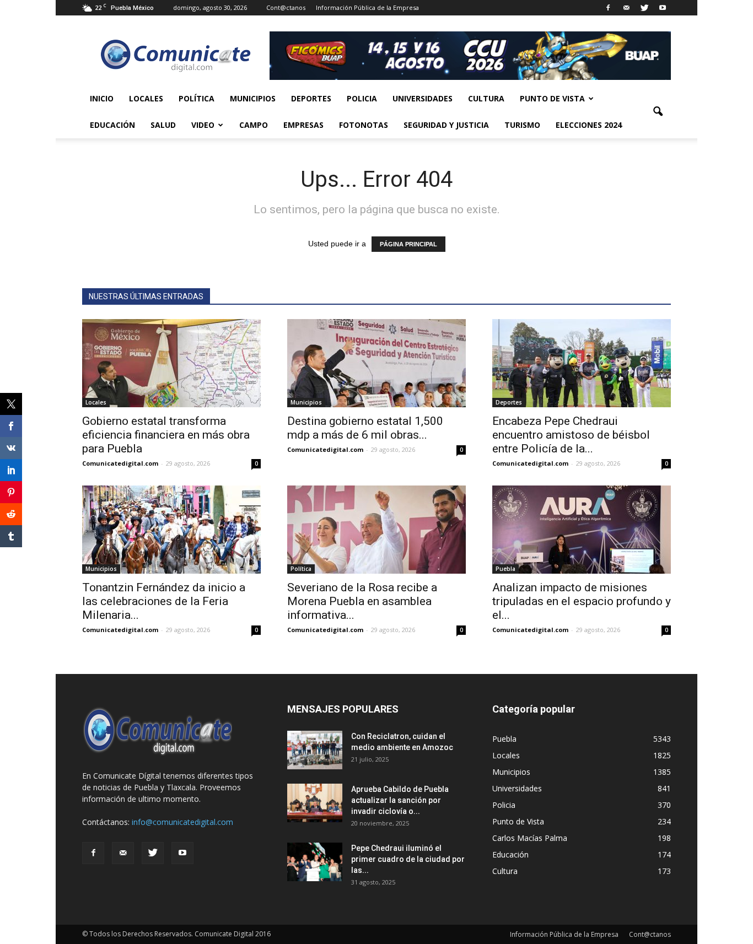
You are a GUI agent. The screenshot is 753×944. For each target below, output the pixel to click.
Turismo (522, 125)
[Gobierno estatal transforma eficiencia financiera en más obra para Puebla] (171, 363)
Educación (112, 125)
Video (202, 125)
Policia (362, 98)
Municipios (253, 98)
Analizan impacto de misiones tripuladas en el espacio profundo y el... (581, 601)
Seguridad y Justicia (446, 125)
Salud (163, 125)
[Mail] (626, 7)
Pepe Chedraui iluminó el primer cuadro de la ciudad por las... (408, 859)
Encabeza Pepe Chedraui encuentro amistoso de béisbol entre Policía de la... (571, 434)
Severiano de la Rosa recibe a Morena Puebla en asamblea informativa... (362, 601)
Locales (146, 98)
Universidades (422, 98)
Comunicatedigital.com (120, 463)
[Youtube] (662, 7)
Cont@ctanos (285, 7)
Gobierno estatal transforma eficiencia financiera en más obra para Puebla (166, 434)
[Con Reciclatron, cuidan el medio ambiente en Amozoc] (314, 750)
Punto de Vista (552, 98)
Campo (253, 125)
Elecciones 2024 (589, 125)
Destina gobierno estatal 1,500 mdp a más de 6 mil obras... (365, 427)
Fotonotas (363, 125)
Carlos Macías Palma (529, 838)
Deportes (311, 98)
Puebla (505, 569)
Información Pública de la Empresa (367, 7)
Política (196, 98)
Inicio (102, 98)
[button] (657, 112)
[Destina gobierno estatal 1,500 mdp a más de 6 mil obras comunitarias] (376, 363)
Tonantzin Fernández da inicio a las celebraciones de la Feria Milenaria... (163, 601)
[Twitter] (644, 7)
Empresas (303, 125)
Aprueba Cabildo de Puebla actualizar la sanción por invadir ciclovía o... (400, 800)
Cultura (486, 98)
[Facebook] (608, 7)
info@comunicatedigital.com (182, 822)
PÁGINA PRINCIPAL (408, 244)
